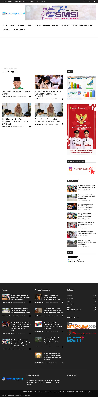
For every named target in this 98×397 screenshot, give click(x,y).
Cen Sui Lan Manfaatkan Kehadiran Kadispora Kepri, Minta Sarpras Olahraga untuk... (87, 215)
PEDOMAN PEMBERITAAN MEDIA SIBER (72, 392)
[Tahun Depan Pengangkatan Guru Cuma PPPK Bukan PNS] (49, 110)
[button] (93, 34)
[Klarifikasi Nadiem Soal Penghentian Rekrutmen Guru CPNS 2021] (16, 110)
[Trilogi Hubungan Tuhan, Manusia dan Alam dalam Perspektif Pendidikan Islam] (38, 310)
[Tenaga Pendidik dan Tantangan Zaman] (16, 82)
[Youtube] (95, 1)
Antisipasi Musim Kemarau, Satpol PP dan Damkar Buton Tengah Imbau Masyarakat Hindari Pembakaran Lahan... (21, 326)
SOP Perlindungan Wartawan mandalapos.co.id (48, 392)
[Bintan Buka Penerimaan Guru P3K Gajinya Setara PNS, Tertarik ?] (49, 82)
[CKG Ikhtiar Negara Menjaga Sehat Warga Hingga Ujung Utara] (72, 234)
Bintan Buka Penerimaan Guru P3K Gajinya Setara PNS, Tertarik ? (48, 93)
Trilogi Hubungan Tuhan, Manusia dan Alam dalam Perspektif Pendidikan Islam (53, 311)
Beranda (4, 68)
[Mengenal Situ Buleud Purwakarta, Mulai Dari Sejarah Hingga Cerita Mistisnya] (38, 339)
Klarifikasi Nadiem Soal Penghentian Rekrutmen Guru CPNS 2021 (15, 121)
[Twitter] (89, 1)
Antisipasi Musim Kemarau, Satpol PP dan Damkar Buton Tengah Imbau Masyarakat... (86, 205)
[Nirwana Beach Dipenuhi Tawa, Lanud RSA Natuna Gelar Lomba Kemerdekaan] (72, 197)
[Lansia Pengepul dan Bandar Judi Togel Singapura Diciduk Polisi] (38, 296)
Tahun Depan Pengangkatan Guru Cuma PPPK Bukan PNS (47, 120)
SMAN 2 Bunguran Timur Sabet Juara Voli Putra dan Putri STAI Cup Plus (20, 297)
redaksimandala (7, 96)
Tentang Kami (88, 392)
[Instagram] (87, 1)
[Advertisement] (49, 51)
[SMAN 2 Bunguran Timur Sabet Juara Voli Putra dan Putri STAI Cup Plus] (72, 188)
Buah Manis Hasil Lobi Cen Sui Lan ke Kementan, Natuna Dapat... (86, 224)
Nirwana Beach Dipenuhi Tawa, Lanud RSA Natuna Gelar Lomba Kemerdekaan (86, 196)
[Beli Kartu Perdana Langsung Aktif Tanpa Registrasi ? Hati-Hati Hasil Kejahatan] (38, 324)
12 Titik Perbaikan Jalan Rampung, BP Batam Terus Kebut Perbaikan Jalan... (87, 242)
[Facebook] (84, 1)
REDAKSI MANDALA (28, 392)
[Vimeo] (92, 1)
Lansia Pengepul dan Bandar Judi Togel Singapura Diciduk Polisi (52, 297)
